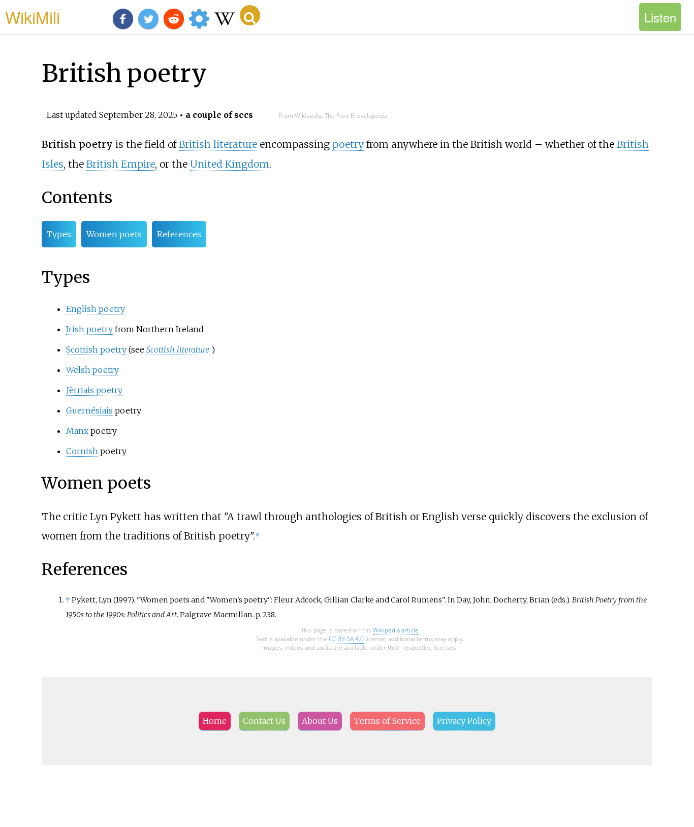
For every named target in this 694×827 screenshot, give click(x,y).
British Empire (120, 164)
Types (59, 234)
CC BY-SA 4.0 (346, 638)
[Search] (250, 15)
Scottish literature (177, 349)
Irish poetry (89, 329)
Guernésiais (89, 410)
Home (215, 721)
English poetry (95, 309)
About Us (320, 721)
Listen (660, 17)
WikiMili (32, 16)
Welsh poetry (92, 370)
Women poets (114, 234)
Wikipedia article (396, 630)
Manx (77, 431)
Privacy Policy (464, 721)
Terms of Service (387, 721)
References (179, 234)
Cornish (82, 451)
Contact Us (264, 721)
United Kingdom (229, 164)
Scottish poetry (96, 349)
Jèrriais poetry (94, 390)
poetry (348, 144)
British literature (218, 144)
